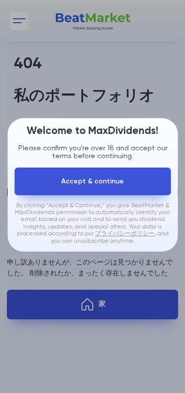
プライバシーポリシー (124, 234)
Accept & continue (92, 181)
